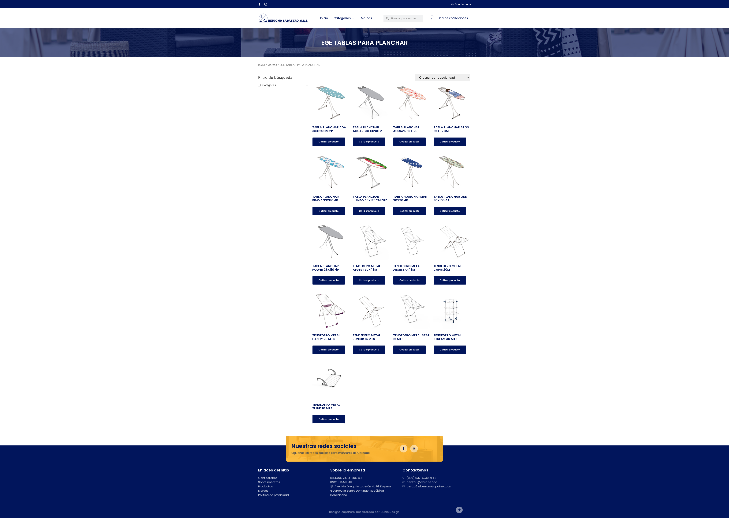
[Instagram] (267, 4)
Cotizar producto (329, 141)
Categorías (342, 18)
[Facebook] (261, 4)
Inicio (324, 18)
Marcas (366, 18)
